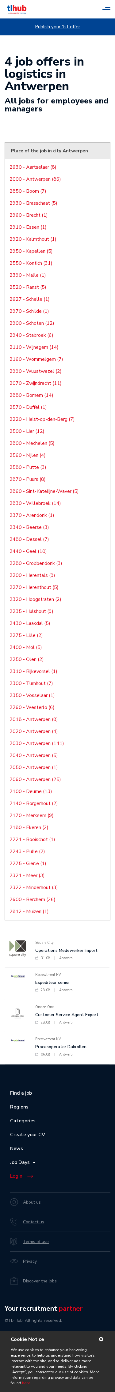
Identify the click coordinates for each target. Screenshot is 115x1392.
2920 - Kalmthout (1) (33, 239)
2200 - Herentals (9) (32, 575)
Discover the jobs (40, 1281)
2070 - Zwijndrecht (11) (36, 383)
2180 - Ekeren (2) (29, 827)
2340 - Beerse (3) (29, 527)
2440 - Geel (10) (28, 551)
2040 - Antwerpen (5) (34, 755)
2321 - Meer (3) (27, 875)
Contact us (33, 1222)
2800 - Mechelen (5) (32, 443)
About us (32, 1202)
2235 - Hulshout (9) (31, 611)
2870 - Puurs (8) (28, 479)
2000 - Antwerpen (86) (35, 179)
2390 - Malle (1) (28, 275)
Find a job (21, 1093)
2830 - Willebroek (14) (35, 503)
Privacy (30, 1261)
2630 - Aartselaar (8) (33, 167)
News (16, 1148)
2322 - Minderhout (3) (34, 887)
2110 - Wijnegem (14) (34, 347)
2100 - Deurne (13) (31, 791)
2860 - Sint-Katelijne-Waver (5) (44, 491)
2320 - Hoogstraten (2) (35, 599)
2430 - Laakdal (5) (30, 623)
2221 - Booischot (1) (32, 839)
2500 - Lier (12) (27, 431)
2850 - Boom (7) (28, 191)
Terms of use (36, 1242)
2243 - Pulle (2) (27, 851)
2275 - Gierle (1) (28, 863)
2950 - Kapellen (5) (31, 251)
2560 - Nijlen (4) (28, 455)
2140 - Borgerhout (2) (34, 803)
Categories (23, 1120)
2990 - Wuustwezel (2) (36, 371)
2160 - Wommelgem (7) (36, 359)
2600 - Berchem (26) (33, 899)
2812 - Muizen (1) (29, 911)
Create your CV (27, 1134)
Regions (19, 1107)
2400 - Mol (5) (26, 647)
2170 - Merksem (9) (32, 815)
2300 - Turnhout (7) (31, 683)
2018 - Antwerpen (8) (34, 719)
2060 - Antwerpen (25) (35, 779)
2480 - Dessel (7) (29, 539)
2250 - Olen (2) (27, 659)
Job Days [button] (21, 1162)
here (26, 1383)
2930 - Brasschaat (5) (33, 203)
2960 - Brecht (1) (29, 215)
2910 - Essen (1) (28, 227)
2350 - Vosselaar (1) (32, 695)
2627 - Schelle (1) (30, 299)
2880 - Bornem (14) (31, 395)
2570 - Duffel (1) (28, 407)
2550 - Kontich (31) (31, 263)
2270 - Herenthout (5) (34, 587)
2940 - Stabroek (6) (31, 335)
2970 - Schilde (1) (29, 311)
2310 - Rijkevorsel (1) (33, 671)
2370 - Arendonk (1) (32, 515)
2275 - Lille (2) (26, 635)
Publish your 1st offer (57, 27)
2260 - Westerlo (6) (32, 707)
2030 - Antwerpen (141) (37, 743)
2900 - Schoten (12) (32, 323)
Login (16, 1176)
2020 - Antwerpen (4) (34, 731)
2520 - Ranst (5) (28, 287)
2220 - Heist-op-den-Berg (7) (42, 419)
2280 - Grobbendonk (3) (36, 563)
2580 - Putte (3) (28, 467)
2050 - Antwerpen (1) (34, 767)
